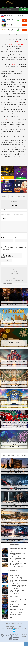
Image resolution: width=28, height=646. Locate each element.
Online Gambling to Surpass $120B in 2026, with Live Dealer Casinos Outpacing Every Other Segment (18, 580)
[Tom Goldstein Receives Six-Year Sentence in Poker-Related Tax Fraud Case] (5, 616)
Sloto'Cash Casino (10, 25)
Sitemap (24, 628)
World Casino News (10, 626)
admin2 (12, 583)
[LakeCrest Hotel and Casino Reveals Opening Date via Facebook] (14, 389)
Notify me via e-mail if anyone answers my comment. (14, 248)
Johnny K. (10, 324)
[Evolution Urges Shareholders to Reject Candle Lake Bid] (14, 491)
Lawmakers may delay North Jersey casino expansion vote (14, 272)
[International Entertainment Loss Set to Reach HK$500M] (14, 475)
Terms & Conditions (7, 628)
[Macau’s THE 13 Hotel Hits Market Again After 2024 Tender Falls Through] (14, 348)
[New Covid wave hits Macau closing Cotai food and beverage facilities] (14, 430)
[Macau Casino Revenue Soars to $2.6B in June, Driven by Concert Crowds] (14, 328)
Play (24, 20)
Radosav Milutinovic (10, 426)
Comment (4, 218)
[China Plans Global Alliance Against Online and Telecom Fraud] (5, 606)
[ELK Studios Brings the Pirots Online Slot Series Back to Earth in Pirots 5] (5, 587)
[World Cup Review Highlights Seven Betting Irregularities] (5, 591)
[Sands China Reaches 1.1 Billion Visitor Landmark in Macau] (14, 308)
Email (17, 237)
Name (3, 237)
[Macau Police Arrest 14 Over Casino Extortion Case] (14, 287)
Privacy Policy (16, 628)
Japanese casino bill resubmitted (14, 280)
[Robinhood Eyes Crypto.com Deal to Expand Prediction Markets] (5, 611)
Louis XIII (4, 120)
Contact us (19, 626)
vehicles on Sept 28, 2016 (17, 44)
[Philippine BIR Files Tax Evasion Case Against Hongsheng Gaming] (14, 525)
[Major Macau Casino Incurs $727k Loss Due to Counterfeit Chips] (14, 409)
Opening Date (21, 196)
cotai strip (5, 196)
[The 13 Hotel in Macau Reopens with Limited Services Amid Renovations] (14, 369)
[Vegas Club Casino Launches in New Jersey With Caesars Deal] (5, 575)
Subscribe (23, 9)
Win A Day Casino (10, 30)
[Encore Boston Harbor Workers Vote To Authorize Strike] (14, 458)
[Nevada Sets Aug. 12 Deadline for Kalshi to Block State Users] (5, 601)
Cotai (13, 64)
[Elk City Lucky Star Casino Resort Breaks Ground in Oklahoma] (5, 596)
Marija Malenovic (11, 405)
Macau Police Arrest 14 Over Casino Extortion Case (14, 302)
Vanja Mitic (10, 304)
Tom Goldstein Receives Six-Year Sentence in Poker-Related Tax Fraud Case (17, 616)
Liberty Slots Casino (10, 20)
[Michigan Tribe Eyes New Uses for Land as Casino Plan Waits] (14, 508)
